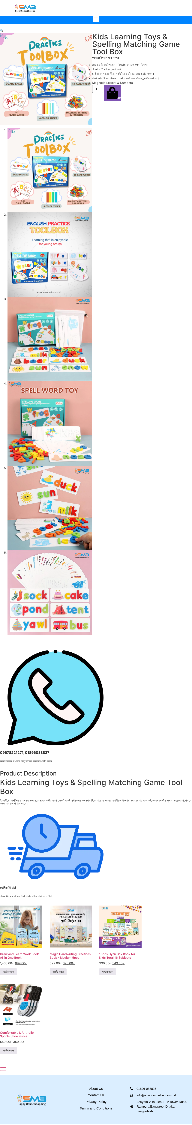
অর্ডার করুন (119, 98)
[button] (96, 19)
